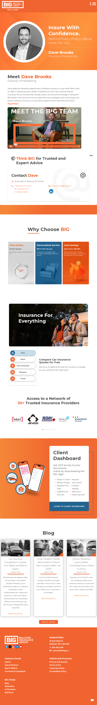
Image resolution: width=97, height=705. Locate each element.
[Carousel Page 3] (45, 429)
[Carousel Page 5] (48, 429)
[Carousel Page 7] (51, 429)
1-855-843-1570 (22, 189)
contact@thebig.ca (60, 650)
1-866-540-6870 (22, 192)
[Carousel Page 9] (54, 429)
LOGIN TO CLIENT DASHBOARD (69, 506)
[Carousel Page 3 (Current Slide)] (92, 155)
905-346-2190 (57, 647)
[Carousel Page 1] (89, 155)
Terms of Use (55, 665)
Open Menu (94, 3)
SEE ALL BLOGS (48, 622)
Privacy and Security (58, 662)
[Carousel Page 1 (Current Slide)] (42, 429)
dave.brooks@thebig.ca (62, 186)
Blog (7, 683)
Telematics (9, 686)
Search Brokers (11, 665)
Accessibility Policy (57, 671)
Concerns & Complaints (15, 671)
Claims (8, 662)
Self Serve (9, 692)
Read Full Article (15, 613)
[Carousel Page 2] (91, 155)
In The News (10, 689)
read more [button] (13, 104)
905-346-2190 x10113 (90, 4)
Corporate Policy (56, 668)
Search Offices (11, 668)
